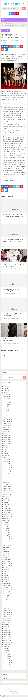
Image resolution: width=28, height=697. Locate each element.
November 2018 (7, 421)
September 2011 (7, 594)
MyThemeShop (14, 691)
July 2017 (6, 451)
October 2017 (7, 445)
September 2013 (7, 545)
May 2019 (6, 409)
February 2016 (7, 486)
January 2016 (6, 488)
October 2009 (7, 640)
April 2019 (6, 411)
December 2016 (7, 466)
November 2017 (7, 443)
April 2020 (6, 392)
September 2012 (7, 569)
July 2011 (6, 598)
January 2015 (6, 512)
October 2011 (7, 592)
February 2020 (7, 396)
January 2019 (6, 417)
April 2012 (6, 579)
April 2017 (6, 457)
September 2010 (7, 618)
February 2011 (7, 608)
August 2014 (6, 522)
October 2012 (7, 567)
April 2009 (6, 652)
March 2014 (6, 533)
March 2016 (6, 484)
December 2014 (7, 514)
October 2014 (7, 518)
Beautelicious (14, 4)
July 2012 (6, 573)
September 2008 (7, 667)
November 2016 (7, 468)
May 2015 (6, 504)
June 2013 (6, 551)
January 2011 (6, 610)
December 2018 (7, 419)
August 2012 (6, 571)
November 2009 (7, 638)
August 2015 (6, 498)
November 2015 (7, 492)
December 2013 (7, 539)
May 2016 (6, 480)
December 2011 (7, 587)
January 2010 (6, 634)
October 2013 (7, 543)
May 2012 (6, 577)
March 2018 (6, 435)
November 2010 (7, 614)
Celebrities (7, 23)
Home (2, 23)
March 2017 (6, 459)
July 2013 (6, 549)
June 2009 (6, 648)
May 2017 (6, 455)
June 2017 (6, 453)
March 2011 (6, 606)
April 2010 (6, 628)
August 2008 (6, 669)
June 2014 (6, 527)
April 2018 (6, 433)
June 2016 (6, 478)
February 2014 (7, 535)
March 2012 (6, 581)
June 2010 (6, 624)
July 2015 (6, 500)
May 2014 (6, 529)
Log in (5, 678)
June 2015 (6, 502)
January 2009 (6, 659)
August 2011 (6, 596)
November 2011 (7, 590)
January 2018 (6, 439)
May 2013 (6, 553)
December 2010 (7, 612)
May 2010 (6, 626)
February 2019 (7, 415)
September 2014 (7, 520)
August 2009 (6, 644)
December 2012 (7, 563)
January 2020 (6, 398)
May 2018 (6, 431)
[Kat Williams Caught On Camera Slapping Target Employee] (14, 280)
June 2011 (6, 600)
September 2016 (7, 472)
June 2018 (6, 429)
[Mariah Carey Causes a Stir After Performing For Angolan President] (14, 206)
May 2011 (6, 602)
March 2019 (6, 413)
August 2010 (6, 620)
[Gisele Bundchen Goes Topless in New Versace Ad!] (14, 330)
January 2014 (6, 537)
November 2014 (7, 516)
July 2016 (6, 476)
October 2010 (7, 616)
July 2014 (6, 524)
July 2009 (6, 646)
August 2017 (6, 449)
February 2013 (7, 559)
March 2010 (6, 630)
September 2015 (7, 496)
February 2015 (7, 510)
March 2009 (6, 655)
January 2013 (6, 561)
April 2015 (6, 506)
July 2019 (6, 407)
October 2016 (7, 470)
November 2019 (7, 401)
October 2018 (7, 423)
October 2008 (7, 665)
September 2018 (7, 425)
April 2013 (6, 555)
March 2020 (6, 394)
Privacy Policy (14, 693)
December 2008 (7, 661)
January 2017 (6, 464)
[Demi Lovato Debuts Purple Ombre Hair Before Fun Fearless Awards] (14, 230)
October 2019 (7, 403)
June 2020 (6, 388)
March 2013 (6, 557)
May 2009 (6, 650)
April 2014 (6, 531)
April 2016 (6, 482)
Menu (3, 19)
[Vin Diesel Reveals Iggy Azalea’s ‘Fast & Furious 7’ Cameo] (14, 255)
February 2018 (7, 437)
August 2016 (6, 474)
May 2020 (6, 390)
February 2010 (7, 632)
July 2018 (6, 427)
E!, (8, 103)
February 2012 (7, 583)
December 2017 (7, 441)
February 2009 (7, 657)
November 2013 (7, 541)
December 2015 (7, 490)
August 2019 (6, 405)
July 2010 (6, 622)
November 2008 (7, 663)
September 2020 (7, 386)
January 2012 (6, 585)
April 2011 (6, 604)
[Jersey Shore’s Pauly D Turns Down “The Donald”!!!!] (14, 305)
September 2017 (7, 447)
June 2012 (6, 575)
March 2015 (6, 508)
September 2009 (7, 642)
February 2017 (7, 461)
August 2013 (6, 547)
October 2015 (7, 494)
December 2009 (7, 636)
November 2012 (7, 565)
